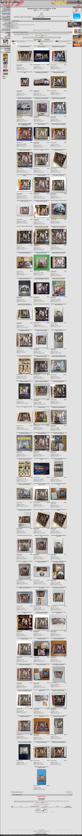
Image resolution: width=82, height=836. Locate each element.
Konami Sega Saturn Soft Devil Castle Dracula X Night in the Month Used (58, 150)
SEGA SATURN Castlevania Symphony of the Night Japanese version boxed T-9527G (24, 587)
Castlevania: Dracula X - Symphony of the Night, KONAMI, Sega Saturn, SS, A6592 (58, 587)
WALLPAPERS (8, 35)
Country (46, 806)
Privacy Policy (38, 832)
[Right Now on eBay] (14, 44)
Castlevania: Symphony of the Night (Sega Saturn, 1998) (24, 72)
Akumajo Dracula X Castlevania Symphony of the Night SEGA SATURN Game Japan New (41, 381)
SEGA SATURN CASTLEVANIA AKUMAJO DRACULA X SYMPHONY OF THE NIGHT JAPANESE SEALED (24, 124)
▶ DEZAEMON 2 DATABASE (6, 14)
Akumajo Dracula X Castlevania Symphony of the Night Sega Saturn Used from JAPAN (58, 46)
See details (74, 835)
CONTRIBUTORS (7, 50)
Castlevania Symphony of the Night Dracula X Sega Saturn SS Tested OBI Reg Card (58, 433)
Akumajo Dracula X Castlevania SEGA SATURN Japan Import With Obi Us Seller (41, 252)
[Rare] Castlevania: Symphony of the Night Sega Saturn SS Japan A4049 (58, 459)
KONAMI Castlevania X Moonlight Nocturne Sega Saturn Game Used (58, 330)
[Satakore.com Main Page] (12, 3)
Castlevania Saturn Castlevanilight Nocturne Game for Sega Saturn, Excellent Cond (58, 638)
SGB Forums (5, 64)
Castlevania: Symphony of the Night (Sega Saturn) (59, 200)
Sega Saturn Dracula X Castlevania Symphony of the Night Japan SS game (24, 201)
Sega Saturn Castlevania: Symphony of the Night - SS (24, 407)
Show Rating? (68, 806)
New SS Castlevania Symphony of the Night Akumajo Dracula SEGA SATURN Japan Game (58, 356)
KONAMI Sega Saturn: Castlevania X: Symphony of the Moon (24, 561)
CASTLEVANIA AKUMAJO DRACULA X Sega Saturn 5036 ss (58, 612)
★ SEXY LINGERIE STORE (6, 29)
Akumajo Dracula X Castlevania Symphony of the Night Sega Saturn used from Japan (58, 690)
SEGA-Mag (5, 65)
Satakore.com (45, 812)
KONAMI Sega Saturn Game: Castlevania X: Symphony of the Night (42, 767)
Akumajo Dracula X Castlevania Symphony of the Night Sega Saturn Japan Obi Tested (24, 510)
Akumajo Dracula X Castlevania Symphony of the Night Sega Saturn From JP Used (41, 201)
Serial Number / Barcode (35, 806)
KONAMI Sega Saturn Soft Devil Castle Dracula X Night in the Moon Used (58, 304)
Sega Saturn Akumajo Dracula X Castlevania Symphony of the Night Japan (24, 46)
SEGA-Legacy (5, 66)
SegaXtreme (5, 67)
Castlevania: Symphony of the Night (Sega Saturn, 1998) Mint (24, 175)
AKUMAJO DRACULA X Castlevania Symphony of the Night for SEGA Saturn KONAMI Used (25, 98)
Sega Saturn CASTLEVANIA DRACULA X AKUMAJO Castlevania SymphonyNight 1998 (24, 304)
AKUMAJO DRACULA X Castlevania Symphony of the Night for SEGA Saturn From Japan (59, 227)
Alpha (12, 806)
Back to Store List (69, 43)
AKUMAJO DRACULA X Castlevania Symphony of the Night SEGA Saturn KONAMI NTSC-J (59, 407)
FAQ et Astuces (6, 23)
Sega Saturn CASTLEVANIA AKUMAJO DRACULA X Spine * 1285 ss (42, 690)
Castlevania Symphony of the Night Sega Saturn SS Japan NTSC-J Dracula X (41, 46)
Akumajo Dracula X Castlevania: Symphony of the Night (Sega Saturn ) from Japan (58, 72)
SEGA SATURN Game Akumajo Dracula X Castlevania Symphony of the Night (41, 612)
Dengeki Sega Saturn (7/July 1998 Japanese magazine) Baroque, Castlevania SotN (59, 278)
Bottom (71, 20)
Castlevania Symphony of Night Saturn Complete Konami (58, 484)
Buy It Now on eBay (19, 90)
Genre (57, 806)
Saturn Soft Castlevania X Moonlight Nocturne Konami (24, 612)
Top (68, 20)
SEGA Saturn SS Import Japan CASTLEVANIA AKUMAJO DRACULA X (41, 124)
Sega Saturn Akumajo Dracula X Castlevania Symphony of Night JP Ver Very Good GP (58, 252)
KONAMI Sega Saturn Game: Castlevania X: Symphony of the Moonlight (25, 716)
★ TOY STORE (8, 27)
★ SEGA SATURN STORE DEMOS (5, 19)
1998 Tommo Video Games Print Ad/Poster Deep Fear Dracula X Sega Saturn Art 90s (24, 356)
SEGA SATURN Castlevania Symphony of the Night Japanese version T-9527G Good (24, 664)
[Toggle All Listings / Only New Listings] (13, 41)
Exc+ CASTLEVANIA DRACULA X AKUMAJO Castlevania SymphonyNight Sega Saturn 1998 (41, 278)
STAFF (9, 49)
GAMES (44, 804)
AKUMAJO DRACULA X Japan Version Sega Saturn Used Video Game (41, 587)
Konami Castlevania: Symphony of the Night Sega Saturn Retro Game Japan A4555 (58, 716)
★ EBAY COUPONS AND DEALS (5, 30)
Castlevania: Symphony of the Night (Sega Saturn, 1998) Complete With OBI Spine (58, 561)
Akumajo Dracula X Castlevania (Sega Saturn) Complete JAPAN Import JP (41, 561)
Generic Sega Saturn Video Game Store (17, 792)
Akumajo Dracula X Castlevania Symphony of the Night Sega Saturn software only (24, 278)
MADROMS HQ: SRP (7, 36)
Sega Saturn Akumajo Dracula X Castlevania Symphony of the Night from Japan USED (41, 227)
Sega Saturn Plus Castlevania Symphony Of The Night (41, 459)
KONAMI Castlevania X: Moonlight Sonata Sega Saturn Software (58, 536)
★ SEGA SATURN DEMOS (6, 9)
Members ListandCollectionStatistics (76, 9)
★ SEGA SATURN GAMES (6, 8)
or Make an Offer (19, 65)
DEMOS (47, 804)
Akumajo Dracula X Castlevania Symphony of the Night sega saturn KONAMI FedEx (24, 484)
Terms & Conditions (43, 832)
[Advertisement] (77, 63)
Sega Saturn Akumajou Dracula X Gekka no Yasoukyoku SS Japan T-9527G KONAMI (24, 742)
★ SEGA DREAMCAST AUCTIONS (7, 26)
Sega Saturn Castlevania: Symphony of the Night (24, 226)
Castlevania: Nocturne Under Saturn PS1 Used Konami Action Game (24, 638)
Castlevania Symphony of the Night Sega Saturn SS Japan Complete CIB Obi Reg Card (24, 252)
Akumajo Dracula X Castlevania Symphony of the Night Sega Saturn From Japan (24, 150)
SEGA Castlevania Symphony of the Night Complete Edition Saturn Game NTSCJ (41, 664)
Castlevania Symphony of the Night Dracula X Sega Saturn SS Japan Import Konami (58, 381)
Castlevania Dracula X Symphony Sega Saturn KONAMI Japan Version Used (24, 330)
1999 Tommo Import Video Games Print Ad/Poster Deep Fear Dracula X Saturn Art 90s (24, 459)
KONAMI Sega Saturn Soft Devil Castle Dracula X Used (41, 150)
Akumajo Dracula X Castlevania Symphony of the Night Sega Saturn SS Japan (41, 742)
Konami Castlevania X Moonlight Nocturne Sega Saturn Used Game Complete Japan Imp (24, 690)
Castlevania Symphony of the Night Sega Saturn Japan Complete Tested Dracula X (58, 175)
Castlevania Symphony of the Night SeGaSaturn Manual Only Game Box (41, 638)
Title (21, 806)
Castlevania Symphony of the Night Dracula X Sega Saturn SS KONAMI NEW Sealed (24, 433)
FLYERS (9, 34)
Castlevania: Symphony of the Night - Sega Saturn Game (41, 510)
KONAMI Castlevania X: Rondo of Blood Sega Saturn (41, 536)
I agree (78, 835)
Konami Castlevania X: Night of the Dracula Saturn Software (59, 510)
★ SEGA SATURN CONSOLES (6, 10)
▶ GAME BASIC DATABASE (6, 13)
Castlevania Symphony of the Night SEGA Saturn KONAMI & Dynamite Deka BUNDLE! (41, 72)
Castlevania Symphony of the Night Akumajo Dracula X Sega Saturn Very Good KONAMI (58, 124)
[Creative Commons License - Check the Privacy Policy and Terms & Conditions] (5, 74)
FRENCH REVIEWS (7, 33)
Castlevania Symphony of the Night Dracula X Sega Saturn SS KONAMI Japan (41, 433)
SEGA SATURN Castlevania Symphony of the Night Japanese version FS (41, 484)
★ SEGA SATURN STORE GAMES (5, 18)
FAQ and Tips (7, 22)
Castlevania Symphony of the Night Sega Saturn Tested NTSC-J (41, 716)
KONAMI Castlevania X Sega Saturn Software (24, 535)
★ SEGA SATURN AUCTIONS (6, 24)
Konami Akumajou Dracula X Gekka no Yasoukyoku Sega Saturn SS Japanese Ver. (24, 381)
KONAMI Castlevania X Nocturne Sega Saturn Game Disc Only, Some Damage (41, 330)
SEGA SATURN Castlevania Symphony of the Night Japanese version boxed (41, 175)
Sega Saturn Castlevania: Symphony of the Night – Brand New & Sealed (42, 407)
